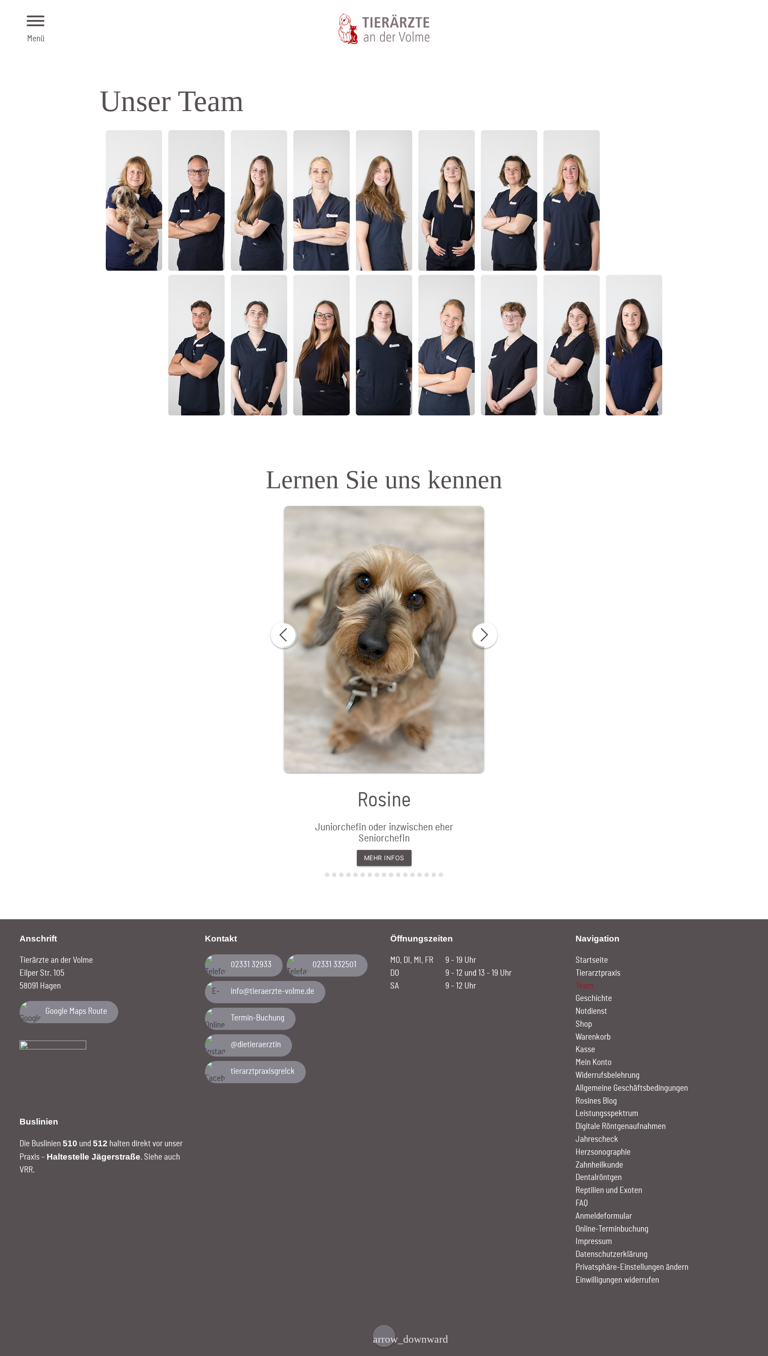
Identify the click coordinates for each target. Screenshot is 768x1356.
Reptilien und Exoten (609, 1190)
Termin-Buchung (257, 1018)
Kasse (585, 1049)
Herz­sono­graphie (603, 1152)
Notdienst (591, 1011)
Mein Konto (594, 1062)
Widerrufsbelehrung (608, 1075)
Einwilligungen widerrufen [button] (617, 1280)
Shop (584, 1024)
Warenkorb (593, 1037)
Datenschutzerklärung (612, 1254)
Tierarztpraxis (598, 973)
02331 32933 (251, 965)
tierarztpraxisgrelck (263, 1071)
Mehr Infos (384, 857)
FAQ (582, 1203)
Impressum (594, 1241)
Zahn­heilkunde (599, 1165)
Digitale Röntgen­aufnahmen (621, 1126)
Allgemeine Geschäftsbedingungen (632, 1088)
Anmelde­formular (604, 1216)
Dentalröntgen (599, 1177)
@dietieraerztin (256, 1045)
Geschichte (594, 998)
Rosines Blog (596, 1101)
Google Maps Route (76, 1011)
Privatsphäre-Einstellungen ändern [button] (632, 1267)
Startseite (592, 960)
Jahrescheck (597, 1139)
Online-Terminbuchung (612, 1229)
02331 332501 (334, 965)
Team (584, 986)
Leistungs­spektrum (607, 1113)
